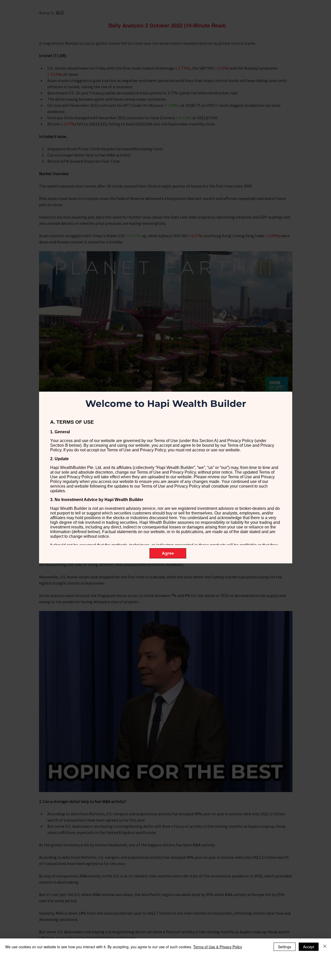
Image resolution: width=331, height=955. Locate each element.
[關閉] (325, 947)
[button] (167, 553)
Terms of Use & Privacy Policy (217, 946)
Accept (308, 946)
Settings (284, 946)
